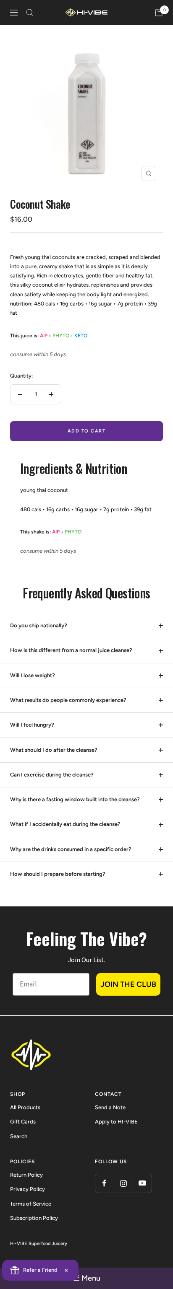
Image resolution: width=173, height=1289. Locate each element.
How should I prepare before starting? (57, 874)
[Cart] (159, 12)
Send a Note (110, 1107)
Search (18, 1136)
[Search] (30, 12)
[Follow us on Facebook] (104, 1183)
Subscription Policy (34, 1218)
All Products (25, 1107)
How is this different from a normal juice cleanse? (71, 650)
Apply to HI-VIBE (116, 1121)
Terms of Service (30, 1204)
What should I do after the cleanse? (53, 750)
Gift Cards (23, 1121)
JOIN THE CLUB (128, 984)
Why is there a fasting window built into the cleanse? (75, 799)
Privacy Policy (27, 1189)
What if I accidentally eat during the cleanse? (65, 824)
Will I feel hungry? (32, 725)
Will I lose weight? (32, 675)
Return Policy (26, 1175)
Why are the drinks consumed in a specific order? (70, 849)
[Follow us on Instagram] (123, 1183)
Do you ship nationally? (38, 625)
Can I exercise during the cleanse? (52, 774)
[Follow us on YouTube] (142, 1183)
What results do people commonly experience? (68, 700)
